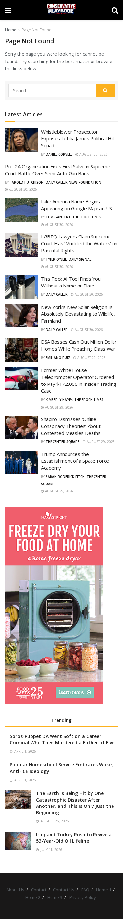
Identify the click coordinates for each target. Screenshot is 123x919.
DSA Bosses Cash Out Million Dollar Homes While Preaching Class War (79, 345)
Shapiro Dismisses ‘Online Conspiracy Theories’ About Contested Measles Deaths (71, 426)
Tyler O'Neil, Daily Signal (68, 259)
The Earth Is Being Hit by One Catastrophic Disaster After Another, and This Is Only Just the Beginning (75, 803)
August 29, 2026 (91, 357)
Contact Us (63, 890)
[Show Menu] (8, 10)
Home (10, 30)
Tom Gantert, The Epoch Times (73, 217)
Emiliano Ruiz (58, 357)
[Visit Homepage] (61, 9)
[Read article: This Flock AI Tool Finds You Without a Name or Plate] (21, 287)
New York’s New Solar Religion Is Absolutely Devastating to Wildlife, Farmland (78, 314)
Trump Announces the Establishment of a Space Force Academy (75, 461)
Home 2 (32, 897)
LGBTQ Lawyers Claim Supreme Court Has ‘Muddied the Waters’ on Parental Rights (79, 243)
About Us (15, 890)
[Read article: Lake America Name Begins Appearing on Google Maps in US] (21, 210)
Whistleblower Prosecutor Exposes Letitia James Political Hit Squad (77, 138)
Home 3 (54, 897)
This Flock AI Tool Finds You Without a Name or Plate (71, 282)
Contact (38, 890)
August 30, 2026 (93, 154)
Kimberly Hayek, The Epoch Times (74, 399)
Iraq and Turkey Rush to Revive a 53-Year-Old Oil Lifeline (74, 838)
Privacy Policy (82, 897)
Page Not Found (36, 30)
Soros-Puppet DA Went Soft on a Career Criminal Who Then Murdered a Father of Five (62, 739)
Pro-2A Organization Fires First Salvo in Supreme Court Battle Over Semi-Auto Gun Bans (57, 170)
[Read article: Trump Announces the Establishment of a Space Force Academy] (21, 462)
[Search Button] (115, 10)
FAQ (85, 890)
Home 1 (103, 890)
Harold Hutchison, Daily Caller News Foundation (55, 182)
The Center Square (62, 441)
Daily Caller (57, 294)
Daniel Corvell (59, 154)
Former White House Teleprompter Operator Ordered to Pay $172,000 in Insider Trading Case (78, 380)
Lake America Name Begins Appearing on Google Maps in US (76, 204)
